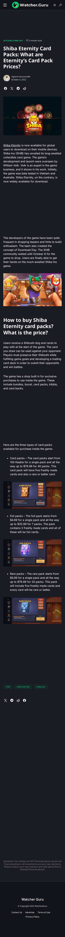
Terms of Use (44, 912)
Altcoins (7, 40)
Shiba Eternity (12, 145)
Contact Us (17, 912)
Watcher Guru (33, 899)
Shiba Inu (18, 40)
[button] (5, 5)
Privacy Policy (32, 916)
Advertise (29, 912)
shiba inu (40, 686)
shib (8, 686)
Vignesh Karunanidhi (20, 76)
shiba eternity (23, 686)
